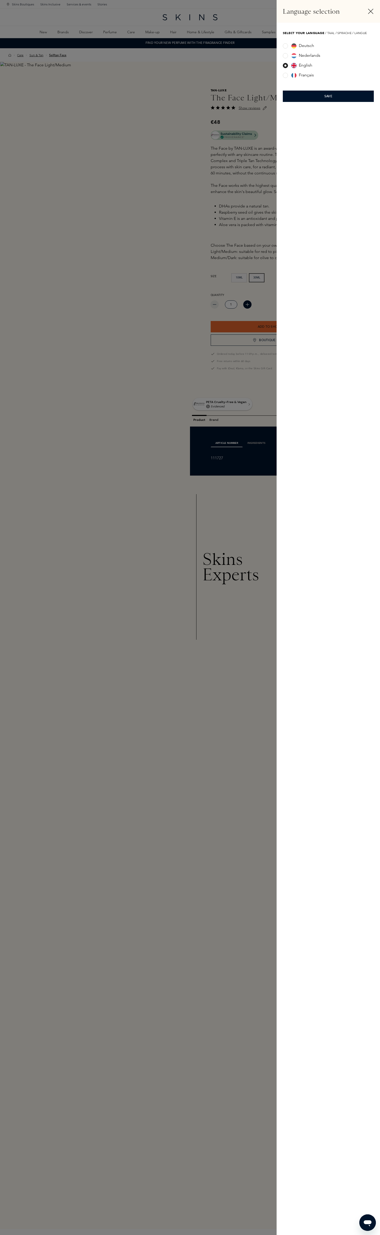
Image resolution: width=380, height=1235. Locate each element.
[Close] (371, 11)
